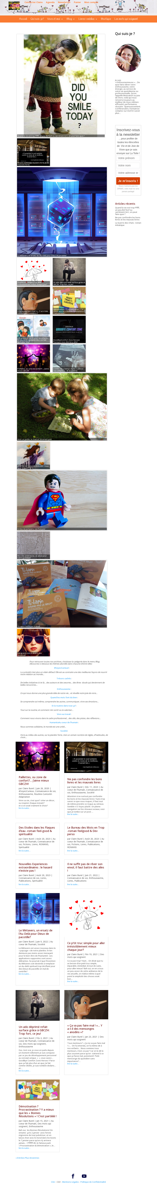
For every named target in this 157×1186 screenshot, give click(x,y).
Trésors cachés (64, 678)
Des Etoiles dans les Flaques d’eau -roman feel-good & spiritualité (37, 831)
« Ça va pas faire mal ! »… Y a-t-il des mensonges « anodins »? (84, 1029)
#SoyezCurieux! (61, 667)
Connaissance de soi (45, 791)
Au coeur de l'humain (36, 943)
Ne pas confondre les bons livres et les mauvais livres (84, 780)
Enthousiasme (63, 689)
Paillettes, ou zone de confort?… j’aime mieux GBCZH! (34, 780)
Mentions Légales (70, 1181)
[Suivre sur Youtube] (84, 1176)
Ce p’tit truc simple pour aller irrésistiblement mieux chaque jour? (86, 946)
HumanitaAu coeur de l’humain (64, 722)
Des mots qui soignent (34, 1043)
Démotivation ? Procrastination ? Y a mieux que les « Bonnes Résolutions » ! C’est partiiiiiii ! (37, 1111)
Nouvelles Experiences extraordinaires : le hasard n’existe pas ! (35, 867)
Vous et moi (53, 19)
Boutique (106, 19)
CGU (53, 1181)
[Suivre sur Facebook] (73, 1176)
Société (63, 730)
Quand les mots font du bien (63, 697)
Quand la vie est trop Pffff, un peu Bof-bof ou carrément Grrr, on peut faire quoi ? (127, 211)
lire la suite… (25, 808)
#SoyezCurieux (26, 791)
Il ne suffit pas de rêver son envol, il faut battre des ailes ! (85, 867)
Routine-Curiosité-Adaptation (35, 795)
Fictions (27, 844)
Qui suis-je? (37, 19)
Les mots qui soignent (126, 19)
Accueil (23, 19)
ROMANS (43, 844)
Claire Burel (28, 788)
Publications (94, 844)
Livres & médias (86, 19)
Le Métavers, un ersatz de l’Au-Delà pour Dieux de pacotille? (35, 933)
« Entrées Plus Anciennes (27, 1157)
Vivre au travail (64, 714)
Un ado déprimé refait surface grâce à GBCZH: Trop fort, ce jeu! (34, 1030)
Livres (35, 844)
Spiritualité (24, 847)
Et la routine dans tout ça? (64, 705)
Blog (69, 19)
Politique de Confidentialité (93, 1181)
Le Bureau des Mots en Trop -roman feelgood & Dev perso (85, 831)
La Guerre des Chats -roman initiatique (128, 223)
